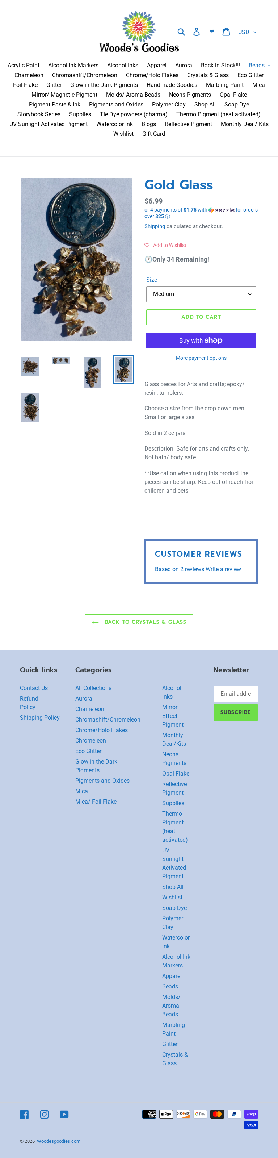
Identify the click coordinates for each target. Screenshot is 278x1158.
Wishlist (172, 897)
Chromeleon (90, 740)
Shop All (173, 886)
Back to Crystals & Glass (144, 622)
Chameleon (89, 709)
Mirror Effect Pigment (173, 716)
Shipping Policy (40, 717)
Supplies (173, 803)
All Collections (93, 688)
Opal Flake (175, 773)
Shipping (154, 226)
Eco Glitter (88, 751)
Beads (170, 986)
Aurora (83, 698)
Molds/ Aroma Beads (171, 1006)
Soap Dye (174, 907)
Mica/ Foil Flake (96, 801)
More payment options (201, 358)
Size (151, 279)
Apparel (172, 976)
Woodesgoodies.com (58, 1141)
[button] (201, 213)
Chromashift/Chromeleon (107, 719)
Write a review (223, 569)
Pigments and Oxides (102, 780)
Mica (81, 791)
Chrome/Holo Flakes (101, 730)
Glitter (169, 1044)
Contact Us (34, 688)
